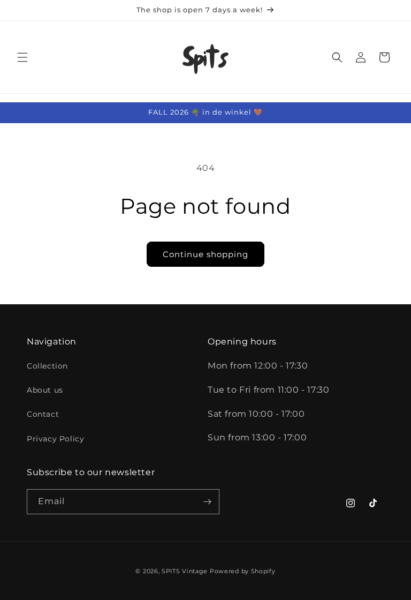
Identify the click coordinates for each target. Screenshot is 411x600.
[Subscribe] (207, 501)
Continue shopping (205, 254)
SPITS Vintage (186, 571)
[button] (22, 57)
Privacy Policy (55, 439)
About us (45, 390)
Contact (43, 414)
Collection (47, 366)
